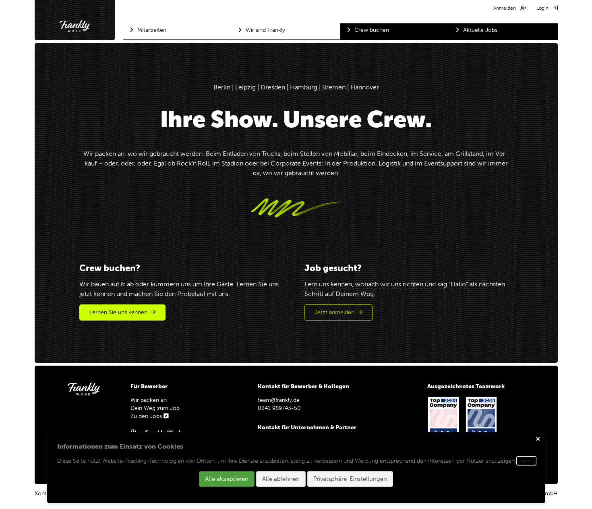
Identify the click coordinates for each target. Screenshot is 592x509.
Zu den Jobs (147, 416)
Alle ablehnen (281, 478)
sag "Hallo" (452, 284)
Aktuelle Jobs (480, 30)
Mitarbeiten (151, 30)
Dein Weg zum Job (155, 408)
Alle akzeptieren (226, 478)
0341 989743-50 (279, 408)
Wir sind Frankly (265, 30)
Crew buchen (371, 30)
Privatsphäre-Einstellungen (350, 478)
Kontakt (44, 493)
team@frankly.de (279, 400)
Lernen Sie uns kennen (118, 312)
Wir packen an (148, 400)
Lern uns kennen (328, 284)
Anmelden (505, 8)
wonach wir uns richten (389, 284)
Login (543, 8)
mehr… (526, 460)
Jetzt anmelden (334, 312)
